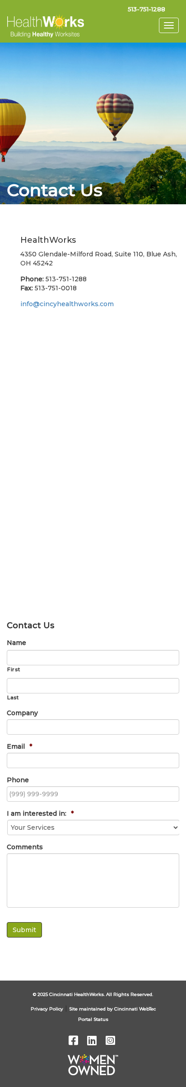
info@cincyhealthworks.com (67, 304)
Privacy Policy (47, 1009)
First (13, 669)
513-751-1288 (146, 9)
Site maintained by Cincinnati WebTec (112, 1009)
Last (13, 697)
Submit (24, 930)
